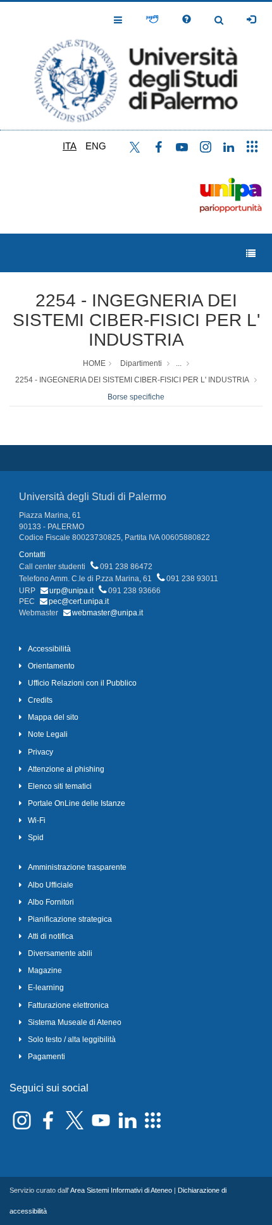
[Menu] (251, 254)
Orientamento (51, 666)
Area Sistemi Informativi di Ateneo (121, 1190)
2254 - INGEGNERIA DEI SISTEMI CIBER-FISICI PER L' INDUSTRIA (136, 320)
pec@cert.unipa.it (79, 601)
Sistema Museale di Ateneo (74, 1022)
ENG (95, 146)
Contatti (32, 554)
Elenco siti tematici (60, 786)
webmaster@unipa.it (107, 612)
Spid (36, 837)
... (179, 363)
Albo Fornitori (51, 902)
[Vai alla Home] (136, 66)
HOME (94, 363)
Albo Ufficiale (50, 885)
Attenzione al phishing (66, 769)
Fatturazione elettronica (68, 1005)
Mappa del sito (53, 717)
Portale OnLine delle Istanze (76, 803)
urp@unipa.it (71, 590)
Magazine (45, 970)
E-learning (46, 987)
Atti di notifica (50, 936)
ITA (70, 146)
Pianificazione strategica (70, 919)
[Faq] (186, 19)
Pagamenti (46, 1056)
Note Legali (48, 734)
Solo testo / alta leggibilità (72, 1039)
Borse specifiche (136, 397)
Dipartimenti (141, 363)
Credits (40, 700)
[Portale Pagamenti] (152, 19)
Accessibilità (49, 648)
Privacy (40, 752)
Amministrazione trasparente (77, 867)
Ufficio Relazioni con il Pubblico (82, 683)
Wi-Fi (37, 820)
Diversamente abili (60, 953)
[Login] (251, 19)
